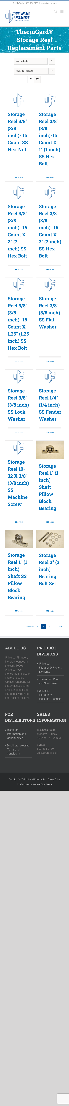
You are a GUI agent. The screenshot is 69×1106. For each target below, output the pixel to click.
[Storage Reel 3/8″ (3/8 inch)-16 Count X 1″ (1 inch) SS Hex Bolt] (50, 100)
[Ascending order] (52, 61)
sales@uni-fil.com (49, 3)
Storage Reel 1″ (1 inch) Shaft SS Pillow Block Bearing (17, 576)
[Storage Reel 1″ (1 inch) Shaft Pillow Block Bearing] (50, 450)
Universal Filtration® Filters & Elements (50, 667)
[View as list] (37, 79)
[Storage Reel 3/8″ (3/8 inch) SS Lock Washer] (19, 377)
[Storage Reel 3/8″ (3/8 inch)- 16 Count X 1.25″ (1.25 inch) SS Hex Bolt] (19, 284)
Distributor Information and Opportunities (16, 734)
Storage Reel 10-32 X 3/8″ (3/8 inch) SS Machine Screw (18, 483)
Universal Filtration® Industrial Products (50, 694)
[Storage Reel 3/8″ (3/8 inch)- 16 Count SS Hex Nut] (19, 100)
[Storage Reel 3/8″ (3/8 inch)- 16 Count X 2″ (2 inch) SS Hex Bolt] (19, 192)
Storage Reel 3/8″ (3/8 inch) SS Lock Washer (18, 405)
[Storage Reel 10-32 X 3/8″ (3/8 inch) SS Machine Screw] (19, 448)
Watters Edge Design (42, 784)
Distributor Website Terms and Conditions (18, 749)
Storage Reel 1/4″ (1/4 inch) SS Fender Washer (50, 405)
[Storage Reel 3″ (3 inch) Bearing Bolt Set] (50, 539)
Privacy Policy (54, 779)
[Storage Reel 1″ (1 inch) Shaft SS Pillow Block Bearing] (19, 539)
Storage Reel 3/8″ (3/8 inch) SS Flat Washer (49, 312)
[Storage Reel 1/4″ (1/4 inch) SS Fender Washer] (50, 377)
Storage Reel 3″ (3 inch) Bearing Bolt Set (49, 569)
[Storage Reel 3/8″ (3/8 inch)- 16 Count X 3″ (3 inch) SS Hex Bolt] (50, 192)
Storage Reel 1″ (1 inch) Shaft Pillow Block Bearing (48, 487)
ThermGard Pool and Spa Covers (48, 681)
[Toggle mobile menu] (62, 11)
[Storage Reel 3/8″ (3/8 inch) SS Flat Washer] (50, 284)
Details (20, 177)
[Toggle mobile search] (55, 11)
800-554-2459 (32, 3)
